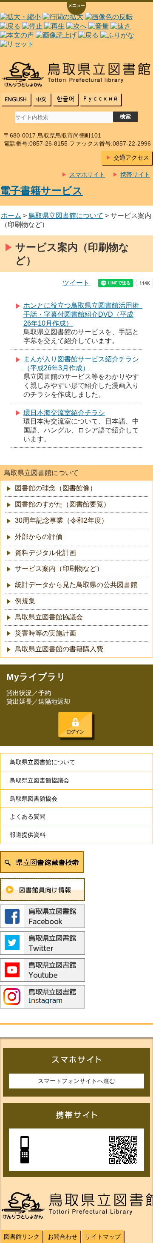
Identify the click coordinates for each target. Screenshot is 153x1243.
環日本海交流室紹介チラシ (64, 412)
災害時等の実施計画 (45, 633)
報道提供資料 (27, 834)
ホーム (11, 215)
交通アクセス (131, 157)
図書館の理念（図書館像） (55, 488)
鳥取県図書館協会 (33, 798)
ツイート (76, 282)
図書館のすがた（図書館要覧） (62, 504)
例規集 (25, 600)
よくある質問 (27, 816)
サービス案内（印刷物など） (59, 568)
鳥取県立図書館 (76, 74)
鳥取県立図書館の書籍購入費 (59, 649)
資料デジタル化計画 (45, 552)
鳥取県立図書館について (65, 215)
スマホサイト (87, 174)
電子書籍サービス (41, 190)
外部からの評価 (38, 536)
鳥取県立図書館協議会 (49, 617)
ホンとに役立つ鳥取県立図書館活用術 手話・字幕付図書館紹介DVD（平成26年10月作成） (84, 314)
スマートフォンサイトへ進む (76, 1080)
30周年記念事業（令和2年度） (61, 520)
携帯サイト (135, 174)
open (76, 9)
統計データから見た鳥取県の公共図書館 (76, 584)
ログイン (75, 725)
